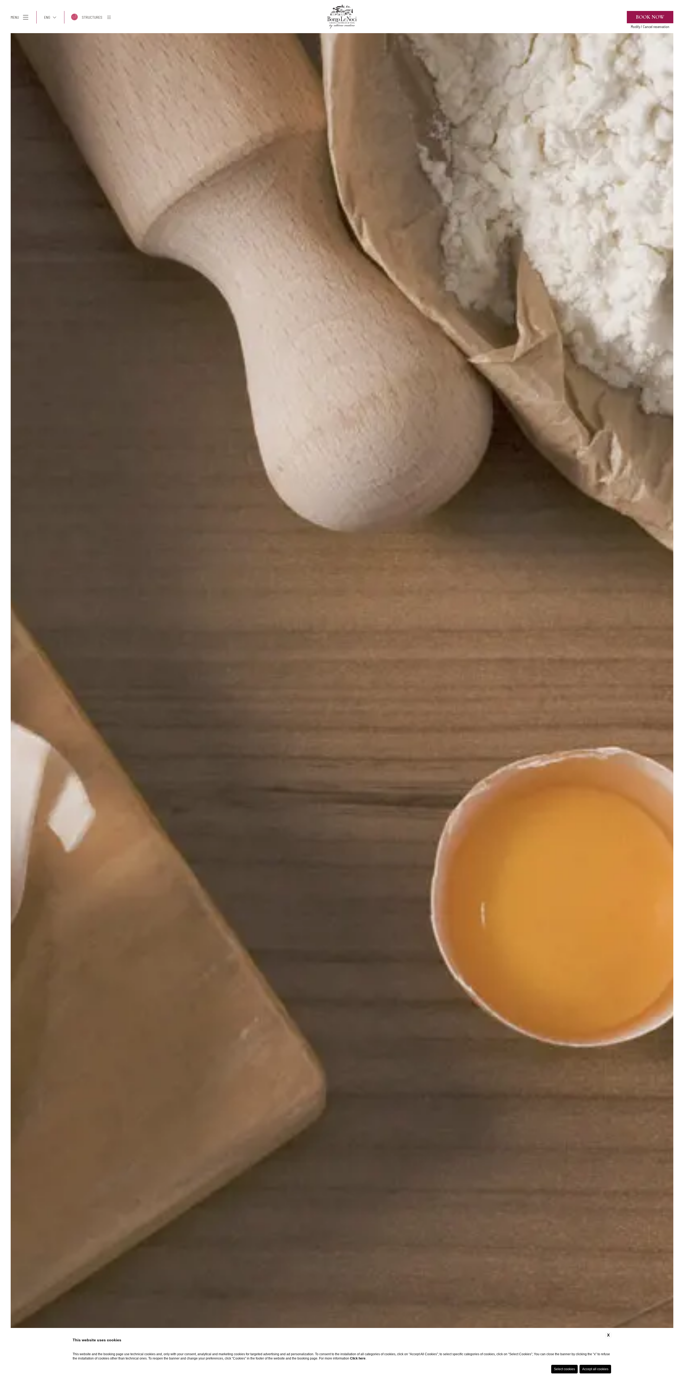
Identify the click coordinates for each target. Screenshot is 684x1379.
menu (15, 17)
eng (47, 17)
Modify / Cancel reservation (650, 27)
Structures (92, 17)
